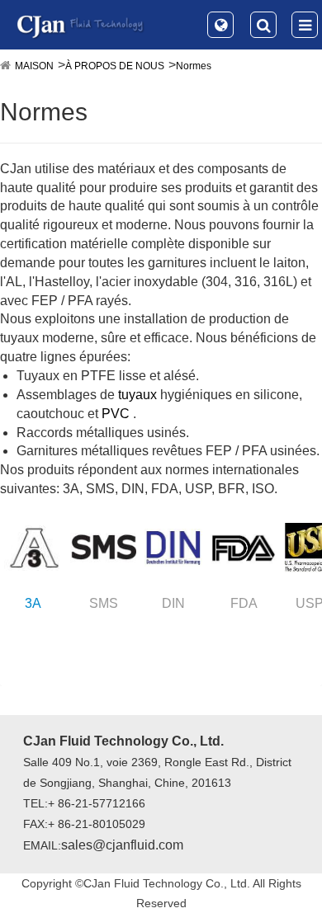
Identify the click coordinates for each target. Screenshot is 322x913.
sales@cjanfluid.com (122, 845)
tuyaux (137, 395)
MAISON (34, 66)
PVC (116, 414)
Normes (193, 66)
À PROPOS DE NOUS (114, 66)
